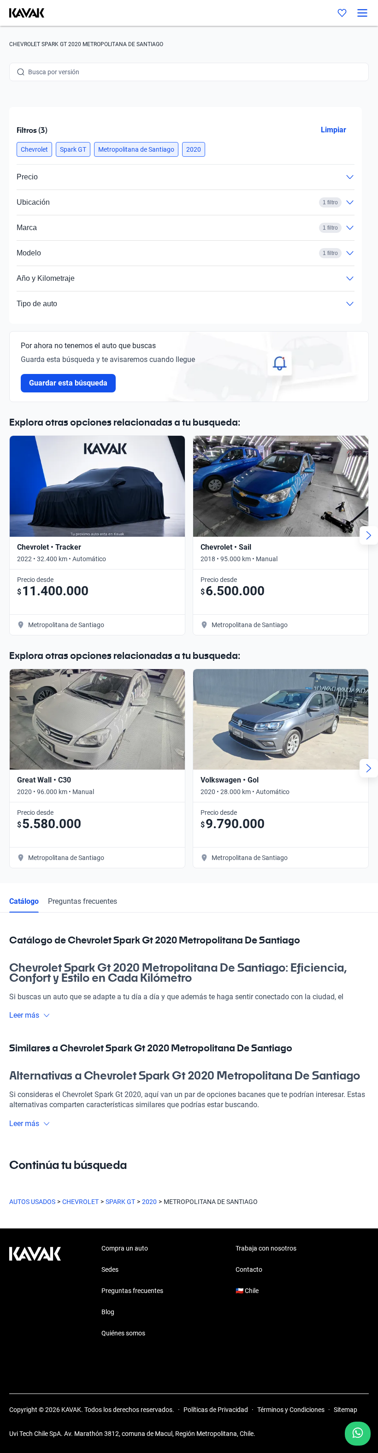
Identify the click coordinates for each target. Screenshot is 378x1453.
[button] (34, 149)
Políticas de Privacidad (215, 1409)
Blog (107, 1312)
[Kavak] (22, 13)
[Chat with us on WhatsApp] (357, 1433)
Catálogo (24, 901)
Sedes (109, 1269)
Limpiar (333, 129)
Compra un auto (124, 1248)
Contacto (249, 1269)
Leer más (24, 1015)
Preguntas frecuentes (82, 901)
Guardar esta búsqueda (68, 383)
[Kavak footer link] (35, 1291)
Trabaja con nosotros (266, 1248)
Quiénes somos (123, 1333)
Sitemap (345, 1409)
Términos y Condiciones (291, 1409)
